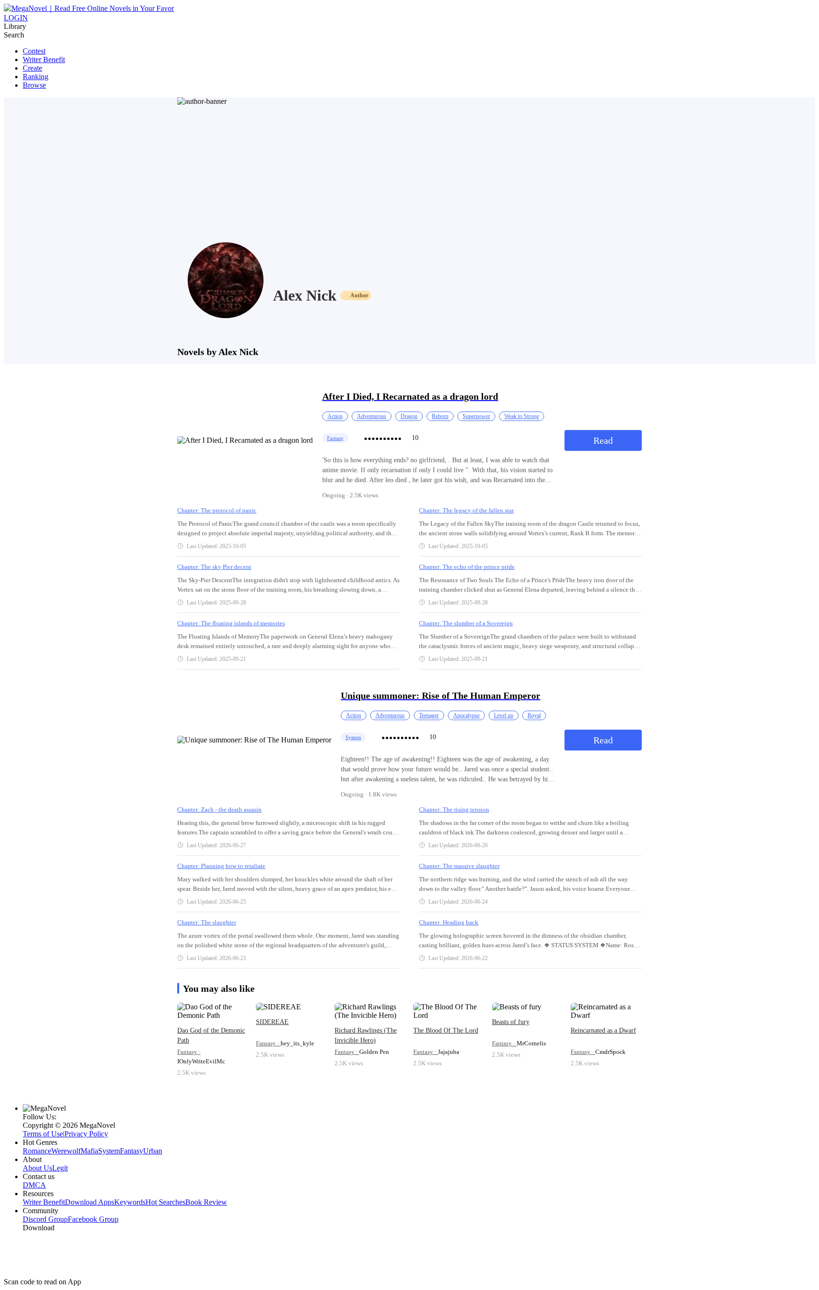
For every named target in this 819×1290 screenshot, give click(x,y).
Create (32, 68)
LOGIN (16, 18)
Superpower (476, 416)
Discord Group (45, 1219)
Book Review (206, 1202)
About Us (37, 1168)
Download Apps (89, 1202)
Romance (37, 1151)
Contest (34, 51)
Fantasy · (188, 1051)
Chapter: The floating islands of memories (231, 623)
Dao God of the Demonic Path (211, 1035)
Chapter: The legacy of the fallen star (466, 510)
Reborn (440, 416)
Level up (503, 715)
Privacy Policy (86, 1134)
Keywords (130, 1202)
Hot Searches (165, 1202)
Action (335, 416)
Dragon (409, 416)
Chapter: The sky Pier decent (214, 566)
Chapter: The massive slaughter (459, 865)
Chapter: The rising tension (454, 809)
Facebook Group (93, 1219)
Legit (60, 1168)
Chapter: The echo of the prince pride (467, 566)
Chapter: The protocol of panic (216, 510)
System (353, 737)
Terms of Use (43, 1134)
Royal (534, 715)
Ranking (35, 77)
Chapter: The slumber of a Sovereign (466, 623)
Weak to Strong (521, 416)
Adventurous (371, 416)
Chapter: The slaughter (206, 922)
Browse (34, 85)
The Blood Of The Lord (445, 1030)
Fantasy (335, 438)
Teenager (429, 715)
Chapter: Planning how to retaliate (221, 865)
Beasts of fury (510, 1021)
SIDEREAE (272, 1021)
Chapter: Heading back (448, 922)
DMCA (34, 1185)
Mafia (89, 1151)
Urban (152, 1151)
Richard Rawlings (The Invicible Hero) (366, 1035)
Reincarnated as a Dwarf (603, 1030)
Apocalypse (466, 715)
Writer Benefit (44, 59)
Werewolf (66, 1151)
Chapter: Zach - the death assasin (219, 809)
